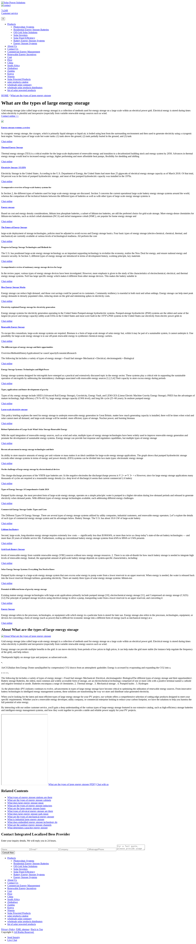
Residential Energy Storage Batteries (31, 29)
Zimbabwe (12, 68)
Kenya (10, 73)
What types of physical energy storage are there (30, 811)
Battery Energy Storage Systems (29, 40)
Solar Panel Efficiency (24, 38)
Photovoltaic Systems (23, 27)
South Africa (13, 65)
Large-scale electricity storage (14, 409)
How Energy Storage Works (13, 287)
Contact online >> (10, 116)
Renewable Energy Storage (13, 327)
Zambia (11, 71)
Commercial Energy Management (23, 51)
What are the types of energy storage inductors (29, 805)
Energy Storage (8, 609)
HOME (5, 95)
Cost (9, 57)
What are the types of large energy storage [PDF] (72, 784)
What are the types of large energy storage (30, 95)
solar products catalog (17, 82)
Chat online (6, 141)
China (10, 62)
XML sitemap (22, 929)
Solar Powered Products (19, 79)
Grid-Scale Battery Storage (13, 549)
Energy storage (8, 207)
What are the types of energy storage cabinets (29, 800)
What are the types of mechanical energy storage (30, 816)
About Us (12, 46)
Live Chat (12, 940)
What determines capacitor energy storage (27, 827)
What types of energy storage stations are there (29, 797)
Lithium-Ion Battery (10, 529)
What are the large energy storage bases (26, 808)
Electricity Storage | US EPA (13, 167)
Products (11, 24)
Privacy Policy (8, 929)
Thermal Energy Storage (12, 147)
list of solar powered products (21, 90)
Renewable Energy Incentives (21, 54)
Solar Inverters (20, 35)
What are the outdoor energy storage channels (29, 825)
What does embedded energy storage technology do (32, 822)
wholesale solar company (19, 84)
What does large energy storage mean (25, 803)
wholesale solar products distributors (24, 87)
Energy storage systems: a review (15, 127)
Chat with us (102, 784)
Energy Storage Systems (25, 43)
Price (9, 60)
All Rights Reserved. (24, 932)
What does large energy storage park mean (27, 814)
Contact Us (12, 49)
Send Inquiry (13, 937)
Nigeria (11, 76)
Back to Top (37, 929)
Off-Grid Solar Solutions (25, 32)
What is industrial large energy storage (25, 819)
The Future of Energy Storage (14, 227)
